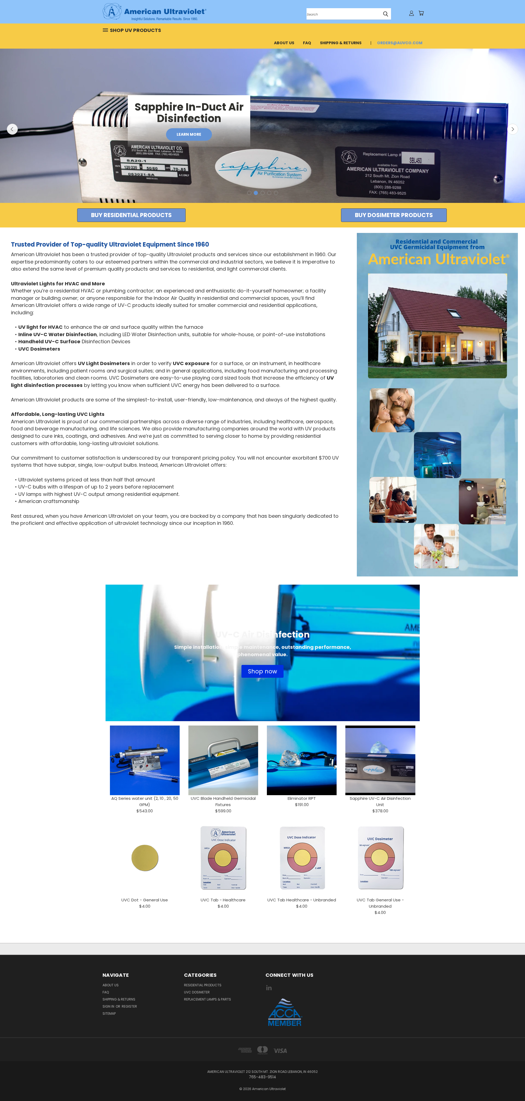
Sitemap (109, 1013)
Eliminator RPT (302, 798)
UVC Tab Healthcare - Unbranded (301, 900)
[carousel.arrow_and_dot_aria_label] (249, 193)
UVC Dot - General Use (144, 900)
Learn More (189, 134)
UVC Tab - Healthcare (223, 900)
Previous (12, 129)
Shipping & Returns (340, 43)
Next (512, 129)
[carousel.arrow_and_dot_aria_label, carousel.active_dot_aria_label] (256, 193)
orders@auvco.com (399, 43)
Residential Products (202, 985)
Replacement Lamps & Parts (207, 999)
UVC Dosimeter (197, 992)
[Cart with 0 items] (421, 13)
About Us (284, 43)
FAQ (307, 43)
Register (129, 1006)
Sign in (109, 1006)
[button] (131, 215)
